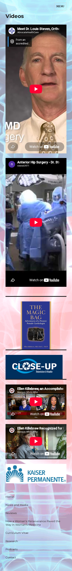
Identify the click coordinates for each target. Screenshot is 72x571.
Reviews (11, 513)
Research (12, 541)
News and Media (17, 505)
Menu (60, 6)
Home (10, 496)
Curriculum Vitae (17, 533)
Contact (11, 557)
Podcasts (12, 549)
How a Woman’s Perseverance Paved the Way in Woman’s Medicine (33, 523)
